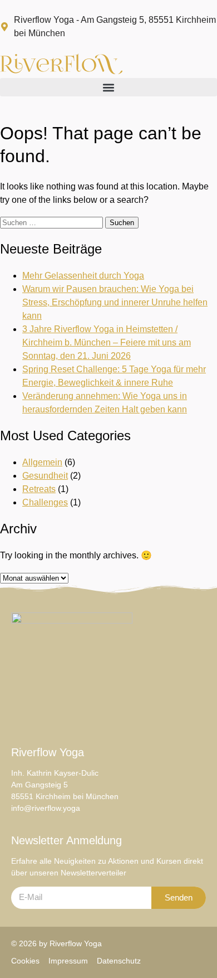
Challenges (45, 502)
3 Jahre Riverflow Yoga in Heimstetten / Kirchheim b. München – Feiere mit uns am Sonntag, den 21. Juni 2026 (106, 342)
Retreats (39, 489)
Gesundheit (45, 475)
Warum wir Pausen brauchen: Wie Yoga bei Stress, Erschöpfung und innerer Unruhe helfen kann (115, 302)
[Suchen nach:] (52, 222)
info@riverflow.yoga (45, 808)
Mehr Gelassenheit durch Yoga (83, 275)
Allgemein (42, 462)
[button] (108, 87)
